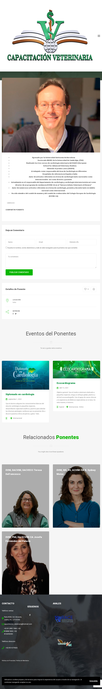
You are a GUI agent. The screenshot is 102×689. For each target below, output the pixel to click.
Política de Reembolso (22, 660)
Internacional (17, 418)
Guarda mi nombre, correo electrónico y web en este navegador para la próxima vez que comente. (43, 248)
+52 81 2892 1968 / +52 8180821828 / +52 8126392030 (12, 631)
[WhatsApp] (25, 214)
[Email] (30, 214)
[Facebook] (8, 214)
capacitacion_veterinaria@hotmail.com (18, 624)
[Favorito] (93, 289)
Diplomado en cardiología (20, 394)
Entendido (94, 681)
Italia (14, 302)
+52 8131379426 (11, 648)
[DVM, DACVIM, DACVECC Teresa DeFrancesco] (25, 496)
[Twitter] (13, 214)
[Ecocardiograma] (76, 369)
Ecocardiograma (66, 383)
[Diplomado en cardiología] (25, 375)
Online (81, 407)
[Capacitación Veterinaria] (50, 36)
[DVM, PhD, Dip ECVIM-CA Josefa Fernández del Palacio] (25, 563)
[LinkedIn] (19, 214)
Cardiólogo (11, 203)
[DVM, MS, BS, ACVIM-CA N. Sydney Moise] (76, 496)
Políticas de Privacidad (8, 660)
